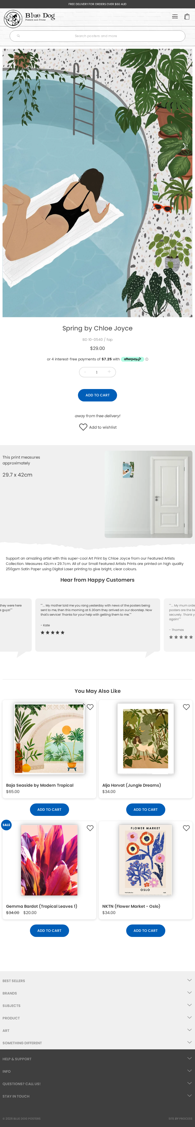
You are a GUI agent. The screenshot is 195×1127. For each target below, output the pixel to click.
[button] (84, 427)
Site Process (180, 1119)
